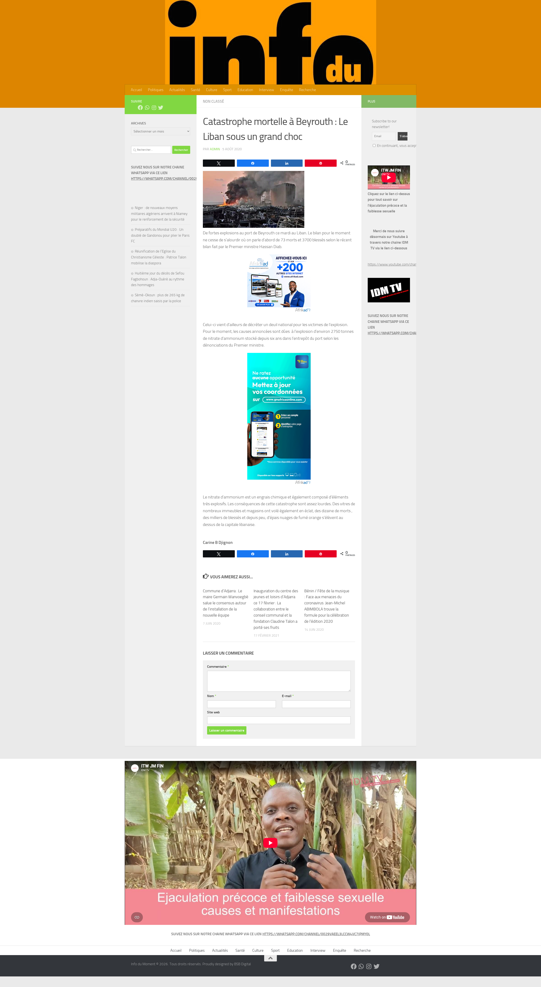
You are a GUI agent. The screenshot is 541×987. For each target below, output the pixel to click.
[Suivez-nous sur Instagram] (153, 107)
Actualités (177, 89)
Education (245, 89)
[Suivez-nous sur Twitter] (160, 107)
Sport (227, 89)
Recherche (307, 89)
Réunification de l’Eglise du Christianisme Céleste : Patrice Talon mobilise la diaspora (158, 257)
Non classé (213, 101)
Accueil (136, 89)
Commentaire (218, 667)
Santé (195, 89)
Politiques (155, 89)
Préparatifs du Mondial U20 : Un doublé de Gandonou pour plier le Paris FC (160, 235)
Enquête (286, 89)
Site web (213, 712)
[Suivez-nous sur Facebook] (140, 107)
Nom (211, 696)
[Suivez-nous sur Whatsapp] (147, 107)
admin (215, 149)
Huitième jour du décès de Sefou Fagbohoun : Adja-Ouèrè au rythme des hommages (157, 279)
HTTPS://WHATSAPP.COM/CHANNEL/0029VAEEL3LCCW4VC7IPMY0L (185, 178)
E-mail (288, 696)
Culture (211, 89)
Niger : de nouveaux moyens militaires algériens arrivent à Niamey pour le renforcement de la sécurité (159, 213)
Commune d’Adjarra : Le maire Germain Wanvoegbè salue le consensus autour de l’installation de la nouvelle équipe (225, 603)
